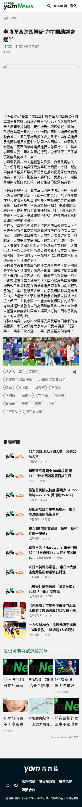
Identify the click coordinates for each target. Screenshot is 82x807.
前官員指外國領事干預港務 (66, 721)
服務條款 (28, 781)
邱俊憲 (40, 387)
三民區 (23, 387)
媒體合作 (28, 790)
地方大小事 (13, 371)
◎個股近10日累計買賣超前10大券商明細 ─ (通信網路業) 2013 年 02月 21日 (15, 683)
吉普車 (43, 395)
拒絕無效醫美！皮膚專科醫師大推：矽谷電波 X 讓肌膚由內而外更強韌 (15, 721)
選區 (38, 403)
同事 (51, 403)
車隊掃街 (12, 411)
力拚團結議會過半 (51, 379)
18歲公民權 (33, 411)
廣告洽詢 (65, 781)
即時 (14, 18)
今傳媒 (8, 46)
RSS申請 (60, 6)
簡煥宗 (10, 403)
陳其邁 (59, 395)
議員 (8, 387)
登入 (73, 6)
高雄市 (33, 371)
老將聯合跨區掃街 (18, 379)
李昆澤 (56, 387)
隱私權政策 (47, 781)
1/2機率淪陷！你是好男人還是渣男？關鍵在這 (66, 683)
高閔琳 (27, 395)
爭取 (25, 403)
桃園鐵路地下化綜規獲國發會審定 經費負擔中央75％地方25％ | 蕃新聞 (41, 721)
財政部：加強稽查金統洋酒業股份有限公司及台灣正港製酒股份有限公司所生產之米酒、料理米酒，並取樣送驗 (41, 683)
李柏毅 (10, 395)
